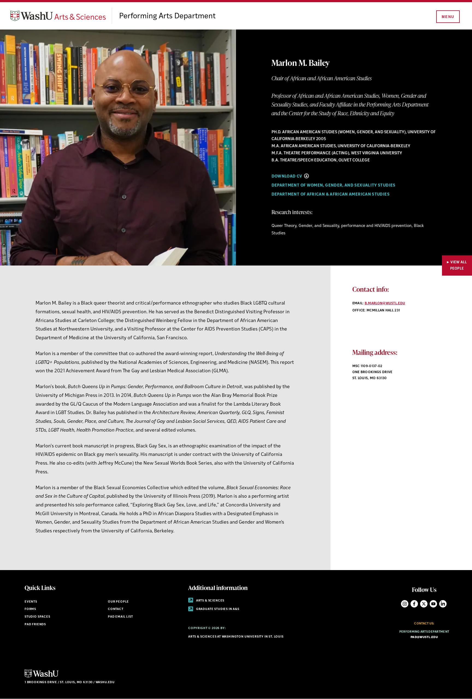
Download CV (287, 177)
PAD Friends (35, 624)
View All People (458, 265)
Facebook (414, 603)
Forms (30, 609)
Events (31, 601)
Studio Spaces (37, 616)
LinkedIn (443, 603)
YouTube (433, 603)
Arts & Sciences (209, 600)
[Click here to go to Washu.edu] (41, 677)
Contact (115, 609)
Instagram (404, 603)
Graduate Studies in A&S (217, 609)
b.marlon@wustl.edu (385, 303)
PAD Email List (120, 616)
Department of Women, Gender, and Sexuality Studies (334, 186)
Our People (118, 601)
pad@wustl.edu (424, 637)
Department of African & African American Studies (331, 195)
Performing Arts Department (167, 16)
